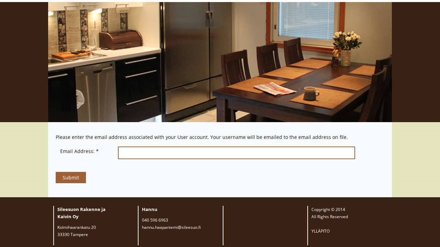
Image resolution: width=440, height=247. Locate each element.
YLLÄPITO (320, 231)
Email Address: (79, 151)
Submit (71, 177)
